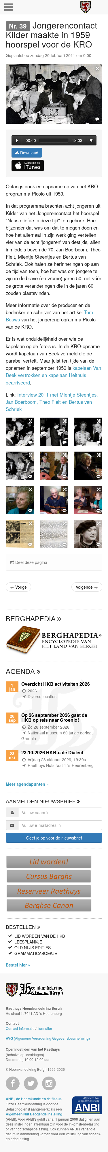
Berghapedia (31, 619)
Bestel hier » (18, 965)
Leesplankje (28, 942)
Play (17, 141)
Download (28, 153)
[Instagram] (49, 1083)
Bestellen (21, 927)
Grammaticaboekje (35, 953)
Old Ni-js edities (32, 947)
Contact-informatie (20, 1028)
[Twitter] (31, 1083)
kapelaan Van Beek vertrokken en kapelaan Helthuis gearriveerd (53, 375)
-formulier (44, 1028)
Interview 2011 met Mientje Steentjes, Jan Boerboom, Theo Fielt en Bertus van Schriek (52, 401)
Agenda (21, 671)
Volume (90, 140)
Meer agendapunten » (27, 784)
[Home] (85, 7)
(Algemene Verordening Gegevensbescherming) (48, 1038)
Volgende (87, 587)
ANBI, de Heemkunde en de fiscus (34, 1098)
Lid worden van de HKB (39, 936)
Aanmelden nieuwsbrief (41, 801)
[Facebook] (13, 1083)
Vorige (18, 587)
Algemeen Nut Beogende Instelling (34, 1114)
